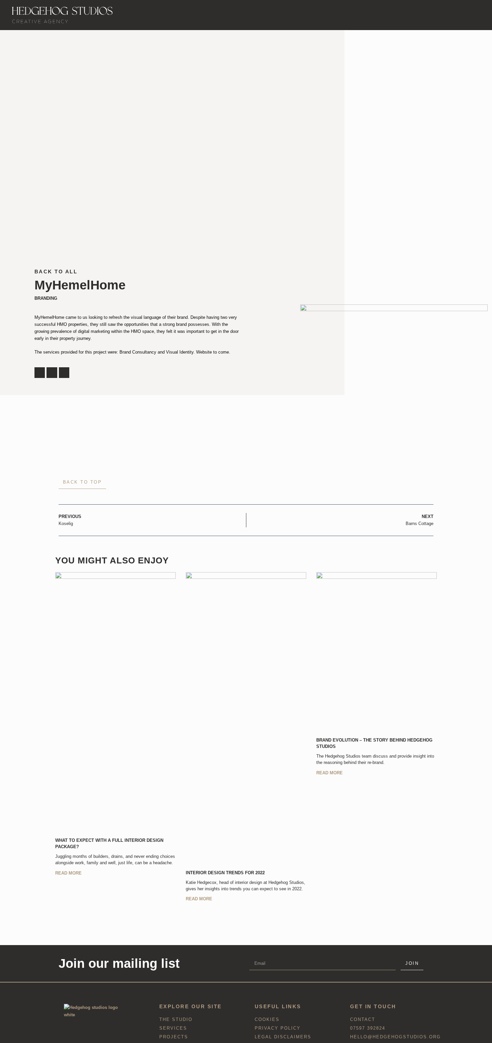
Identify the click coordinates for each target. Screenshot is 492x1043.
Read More (68, 873)
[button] (39, 372)
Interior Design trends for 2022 (225, 872)
